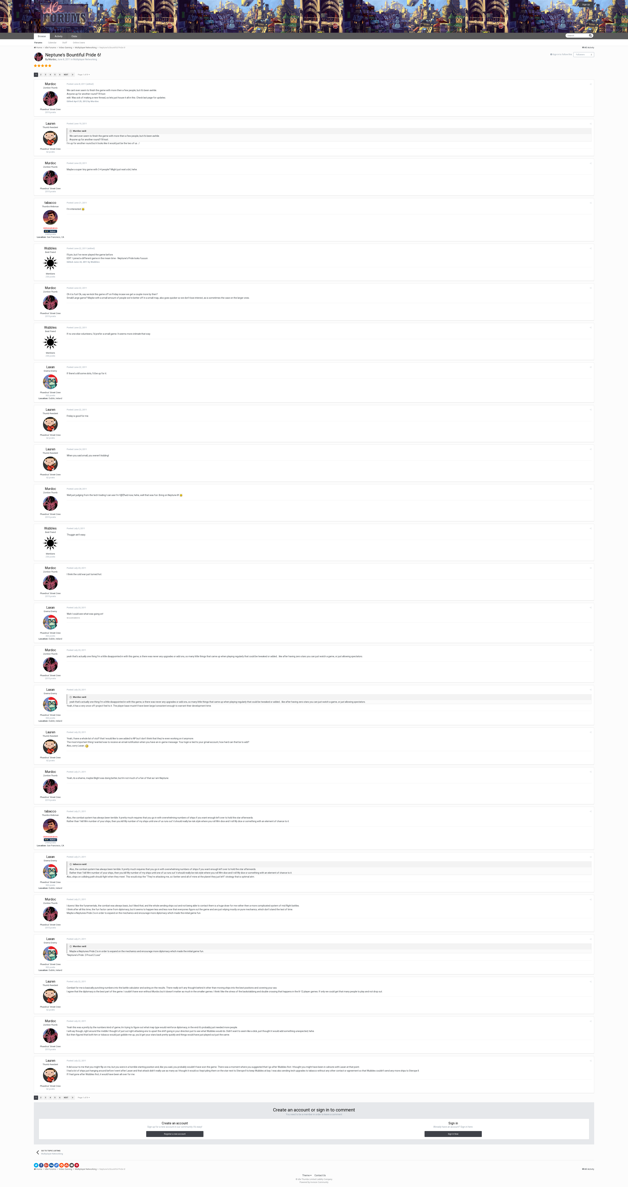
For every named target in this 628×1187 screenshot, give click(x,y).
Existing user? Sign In (564, 4)
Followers (580, 54)
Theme (306, 1175)
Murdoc (52, 59)
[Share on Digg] (51, 1165)
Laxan (50, 367)
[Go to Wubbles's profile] (50, 263)
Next (66, 75)
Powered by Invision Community (314, 1182)
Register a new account (175, 1134)
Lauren (50, 123)
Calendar (52, 42)
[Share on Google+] (46, 1165)
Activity (58, 36)
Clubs (74, 36)
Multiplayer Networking (85, 59)
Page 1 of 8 (83, 75)
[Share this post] (591, 84)
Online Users (79, 42)
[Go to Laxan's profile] (50, 381)
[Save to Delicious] (56, 1165)
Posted (76, 84)
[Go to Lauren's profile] (50, 138)
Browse (42, 36)
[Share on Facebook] (41, 1165)
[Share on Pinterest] (76, 1165)
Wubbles (50, 248)
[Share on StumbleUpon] (66, 1165)
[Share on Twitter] (36, 1165)
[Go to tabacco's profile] (50, 217)
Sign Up (586, 4)
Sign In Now (453, 1134)
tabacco (50, 203)
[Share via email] (71, 1165)
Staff (64, 42)
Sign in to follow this (562, 54)
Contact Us (320, 1175)
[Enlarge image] (83, 209)
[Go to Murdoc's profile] (38, 57)
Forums (38, 42)
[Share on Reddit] (61, 1165)
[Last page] (72, 75)
